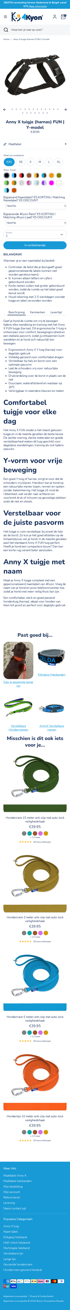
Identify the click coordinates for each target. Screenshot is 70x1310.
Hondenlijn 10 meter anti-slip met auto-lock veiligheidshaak (35, 1118)
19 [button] (47, 112)
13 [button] (22, 112)
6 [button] (33, 109)
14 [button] (26, 112)
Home (6, 39)
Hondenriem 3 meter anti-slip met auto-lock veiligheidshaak (35, 919)
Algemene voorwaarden (15, 1296)
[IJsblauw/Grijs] (36, 183)
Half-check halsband (16, 1243)
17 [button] (39, 112)
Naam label (10, 1232)
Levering (9, 1203)
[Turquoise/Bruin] (44, 175)
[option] (35, 75)
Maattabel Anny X (14, 1176)
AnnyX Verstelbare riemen (51, 728)
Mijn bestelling (13, 1187)
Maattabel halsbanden (17, 1181)
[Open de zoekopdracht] (6, 29)
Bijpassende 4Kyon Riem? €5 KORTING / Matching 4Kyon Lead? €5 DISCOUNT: (29, 215)
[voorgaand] (4, 109)
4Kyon (39, 1301)
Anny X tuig (11, 1226)
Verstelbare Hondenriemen (18, 728)
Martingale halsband (16, 1248)
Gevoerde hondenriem (17, 1264)
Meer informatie (38, 6)
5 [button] (29, 109)
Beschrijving (16, 312)
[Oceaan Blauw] (7, 190)
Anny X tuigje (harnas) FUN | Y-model (31, 39)
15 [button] (30, 112)
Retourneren (11, 1197)
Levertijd (56, 312)
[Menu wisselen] (5, 16)
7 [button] (37, 109)
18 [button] (43, 112)
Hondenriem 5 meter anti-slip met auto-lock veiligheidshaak (35, 1019)
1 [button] (12, 109)
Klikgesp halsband (15, 1237)
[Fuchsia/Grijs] (29, 183)
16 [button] (35, 112)
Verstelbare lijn (13, 1253)
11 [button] (53, 109)
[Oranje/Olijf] (14, 183)
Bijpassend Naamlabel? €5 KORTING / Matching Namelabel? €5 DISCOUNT (34, 198)
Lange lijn (9, 1259)
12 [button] (57, 109)
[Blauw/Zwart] (14, 175)
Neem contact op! (14, 1208)
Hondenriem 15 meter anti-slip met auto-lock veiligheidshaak (35, 819)
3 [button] (21, 109)
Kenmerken (37, 312)
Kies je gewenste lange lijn (18, 684)
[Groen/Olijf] (7, 183)
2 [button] (16, 109)
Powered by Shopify (54, 1301)
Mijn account (11, 1192)
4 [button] (25, 109)
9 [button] (45, 109)
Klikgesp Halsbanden (51, 675)
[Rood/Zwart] (21, 175)
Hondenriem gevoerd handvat (22, 1270)
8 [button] (41, 109)
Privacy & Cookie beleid (41, 1296)
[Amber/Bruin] (36, 175)
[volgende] (65, 109)
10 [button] (49, 109)
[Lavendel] (44, 183)
